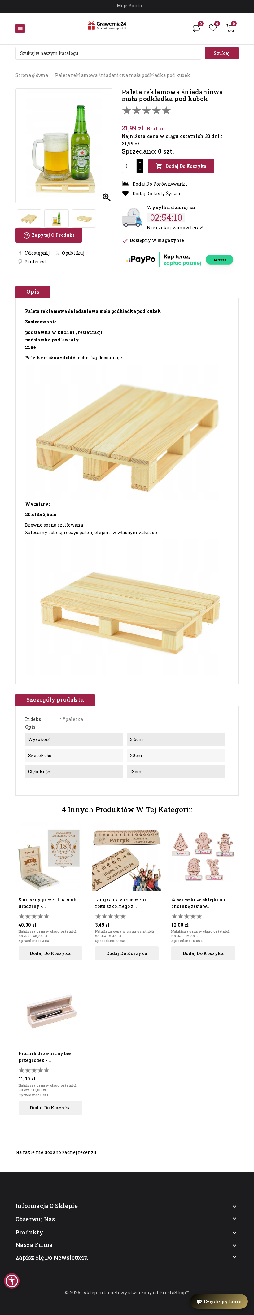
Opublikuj (73, 253)
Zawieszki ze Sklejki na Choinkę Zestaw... (198, 902)
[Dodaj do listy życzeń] (79, 838)
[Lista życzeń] (213, 27)
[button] (12, 1281)
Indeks (33, 719)
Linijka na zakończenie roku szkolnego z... (122, 902)
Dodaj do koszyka (181, 166)
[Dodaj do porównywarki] (79, 849)
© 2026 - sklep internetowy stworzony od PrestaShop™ (127, 1292)
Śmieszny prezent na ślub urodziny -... (47, 902)
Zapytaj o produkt (49, 235)
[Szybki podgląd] (79, 827)
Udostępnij (37, 253)
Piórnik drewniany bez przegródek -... (45, 1056)
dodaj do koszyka (50, 953)
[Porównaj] (196, 28)
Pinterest (35, 262)
